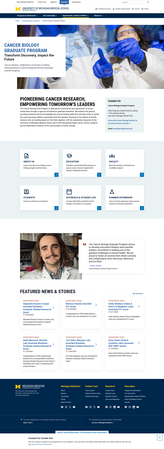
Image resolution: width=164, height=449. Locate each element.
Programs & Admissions (133, 390)
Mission (63, 393)
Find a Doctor (89, 390)
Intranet (127, 402)
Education (64, 2)
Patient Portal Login (92, 396)
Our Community (130, 393)
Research (53, 2)
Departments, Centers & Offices (135, 396)
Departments (76, 2)
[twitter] (70, 407)
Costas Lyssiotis (95, 266)
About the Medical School (133, 399)
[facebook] (62, 407)
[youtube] (74, 407)
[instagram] (66, 407)
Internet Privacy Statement (41, 444)
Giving (63, 399)
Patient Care (42, 2)
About (63, 390)
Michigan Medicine (70, 386)
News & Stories (66, 402)
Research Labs (110, 393)
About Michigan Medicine (25, 2)
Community (65, 396)
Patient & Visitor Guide (92, 393)
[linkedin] (114, 407)
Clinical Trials (109, 390)
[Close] (160, 437)
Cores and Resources (112, 399)
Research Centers (111, 396)
